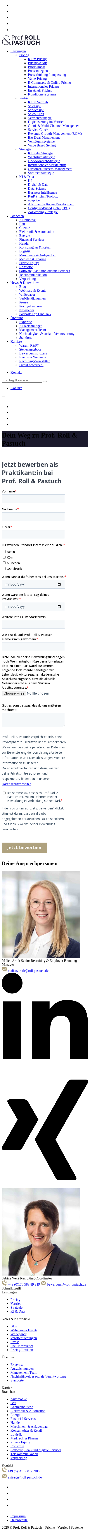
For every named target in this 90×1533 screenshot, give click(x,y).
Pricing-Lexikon (30, 306)
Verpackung (27, 279)
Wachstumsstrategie (41, 157)
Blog (22, 286)
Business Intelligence (42, 192)
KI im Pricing (37, 59)
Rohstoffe (26, 267)
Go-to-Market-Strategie (44, 161)
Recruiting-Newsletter (34, 361)
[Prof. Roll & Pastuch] (21, 44)
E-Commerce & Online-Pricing (49, 82)
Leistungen (18, 51)
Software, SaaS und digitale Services (44, 271)
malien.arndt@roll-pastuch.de (27, 971)
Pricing (24, 55)
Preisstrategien (38, 71)
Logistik (25, 251)
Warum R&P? (29, 345)
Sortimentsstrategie (41, 173)
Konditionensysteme (42, 94)
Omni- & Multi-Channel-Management (54, 126)
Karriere (16, 341)
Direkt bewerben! (31, 365)
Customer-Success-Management (50, 169)
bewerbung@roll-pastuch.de (66, 1284)
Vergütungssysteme (41, 141)
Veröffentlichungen (32, 298)
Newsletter (26, 310)
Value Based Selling (42, 145)
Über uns (16, 318)
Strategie (25, 149)
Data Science (37, 188)
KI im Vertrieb (38, 102)
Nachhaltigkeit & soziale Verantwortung (46, 334)
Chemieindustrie (21, 1407)
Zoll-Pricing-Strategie (43, 212)
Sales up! (34, 106)
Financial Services (31, 239)
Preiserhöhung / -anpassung (47, 75)
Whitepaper (27, 294)
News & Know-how (24, 282)
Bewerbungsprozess (33, 353)
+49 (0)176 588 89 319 (24, 1284)
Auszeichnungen (30, 326)
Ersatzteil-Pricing (40, 90)
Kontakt (16, 372)
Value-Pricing (37, 78)
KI (30, 180)
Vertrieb (24, 98)
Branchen (17, 216)
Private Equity (29, 263)
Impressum (18, 1516)
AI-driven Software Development (51, 204)
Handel (24, 243)
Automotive (27, 220)
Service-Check (38, 129)
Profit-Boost (36, 67)
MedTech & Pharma (24, 1438)
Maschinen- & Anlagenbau (37, 255)
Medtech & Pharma (32, 259)
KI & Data (26, 177)
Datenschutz (19, 1520)
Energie (24, 235)
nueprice (34, 200)
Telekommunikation (33, 275)
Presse (23, 302)
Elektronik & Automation (36, 231)
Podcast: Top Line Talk (35, 314)
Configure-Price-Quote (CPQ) (49, 208)
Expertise (25, 322)
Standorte (25, 337)
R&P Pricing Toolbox (43, 196)
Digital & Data (38, 184)
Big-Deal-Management (44, 137)
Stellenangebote (30, 349)
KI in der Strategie (40, 153)
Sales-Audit (36, 114)
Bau (22, 224)
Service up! (36, 110)
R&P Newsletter (21, 1346)
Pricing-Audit (37, 63)
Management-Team (32, 330)
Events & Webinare (32, 357)
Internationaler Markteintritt (47, 165)
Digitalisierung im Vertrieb (46, 122)
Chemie (24, 228)
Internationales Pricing (43, 86)
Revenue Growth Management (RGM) (55, 133)
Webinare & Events (32, 290)
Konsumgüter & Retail (34, 247)
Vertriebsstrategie (40, 118)
